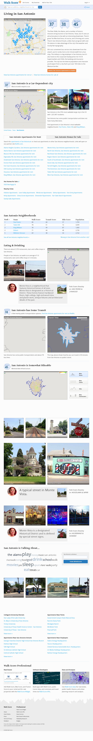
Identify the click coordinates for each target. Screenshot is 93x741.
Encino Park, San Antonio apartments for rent (19, 163)
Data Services (20, 714)
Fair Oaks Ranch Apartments (62, 196)
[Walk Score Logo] (12, 2)
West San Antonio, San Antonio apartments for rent (65, 175)
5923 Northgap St (10, 184)
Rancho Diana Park (53, 621)
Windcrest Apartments (44, 193)
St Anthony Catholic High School (15, 650)
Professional (21, 707)
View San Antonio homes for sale (45, 75)
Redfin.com (19, 144)
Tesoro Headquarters (54, 644)
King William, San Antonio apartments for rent (19, 175)
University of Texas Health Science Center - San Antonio (23, 627)
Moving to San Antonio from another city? (75, 237)
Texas (13, 130)
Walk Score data (70, 687)
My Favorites (35, 2)
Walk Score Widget (23, 691)
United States (7, 130)
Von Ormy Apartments (74, 193)
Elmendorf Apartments (43, 196)
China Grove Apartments (25, 196)
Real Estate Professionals (23, 716)
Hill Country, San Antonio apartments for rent (19, 169)
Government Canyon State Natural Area (61, 618)
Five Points (62, 127)
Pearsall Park (51, 630)
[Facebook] (8, 710)
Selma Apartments (59, 193)
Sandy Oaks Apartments (12, 199)
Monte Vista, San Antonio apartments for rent (63, 148)
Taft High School (9, 647)
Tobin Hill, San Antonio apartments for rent (62, 172)
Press (5, 716)
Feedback (6, 721)
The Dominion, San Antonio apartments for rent (63, 169)
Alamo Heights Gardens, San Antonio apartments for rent (23, 148)
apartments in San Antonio (20, 141)
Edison (15, 230)
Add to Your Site (47, 2)
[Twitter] (5, 710)
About (5, 712)
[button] (5, 7)
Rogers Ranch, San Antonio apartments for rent (63, 157)
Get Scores (26, 2)
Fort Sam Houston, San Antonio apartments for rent (22, 166)
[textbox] (22, 7)
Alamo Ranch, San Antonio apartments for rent (20, 151)
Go (40, 7)
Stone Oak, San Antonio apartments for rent (62, 163)
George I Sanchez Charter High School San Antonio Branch (24, 641)
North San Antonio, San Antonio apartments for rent (65, 151)
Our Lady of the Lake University (14, 618)
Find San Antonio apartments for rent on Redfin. (58, 313)
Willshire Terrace (19, 233)
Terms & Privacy (8, 718)
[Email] (10, 710)
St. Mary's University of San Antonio (16, 621)
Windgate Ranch (53, 624)
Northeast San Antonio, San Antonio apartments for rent (66, 154)
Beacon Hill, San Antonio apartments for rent (19, 154)
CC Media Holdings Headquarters (58, 650)
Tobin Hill (70, 127)
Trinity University (9, 624)
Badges (18, 721)
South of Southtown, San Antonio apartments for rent (65, 160)
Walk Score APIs (44, 691)
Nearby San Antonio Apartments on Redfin (61, 70)
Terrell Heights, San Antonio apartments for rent (64, 166)
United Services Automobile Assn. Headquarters (63, 647)
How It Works (7, 714)
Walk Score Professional (17, 665)
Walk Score (8, 707)
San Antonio (20, 130)
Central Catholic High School (13, 653)
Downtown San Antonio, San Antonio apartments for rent (23, 160)
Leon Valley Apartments (27, 193)
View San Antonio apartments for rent (17, 75)
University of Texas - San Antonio (15, 630)
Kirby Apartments (10, 196)
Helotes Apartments (11, 193)
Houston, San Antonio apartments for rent (18, 172)
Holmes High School (11, 644)
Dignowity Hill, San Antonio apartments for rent (20, 157)
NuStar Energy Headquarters (57, 653)
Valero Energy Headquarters (57, 641)
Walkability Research (22, 718)
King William (81, 127)
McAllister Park (52, 627)
